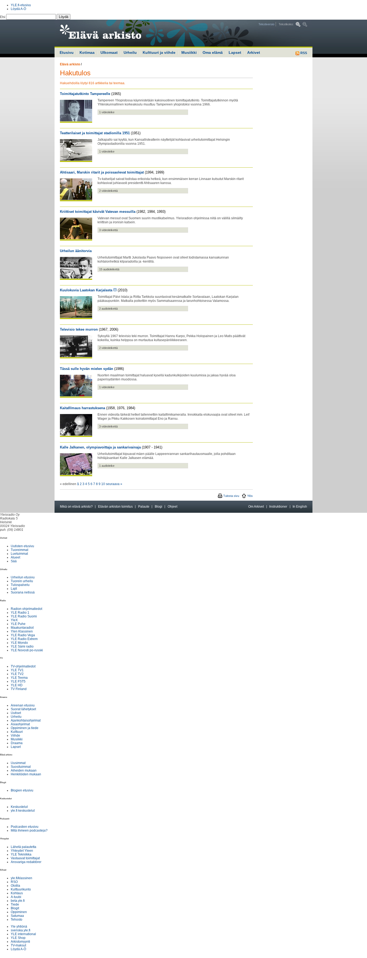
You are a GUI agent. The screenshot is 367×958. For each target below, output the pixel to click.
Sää (14, 561)
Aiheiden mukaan (24, 770)
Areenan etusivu (23, 705)
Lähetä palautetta (23, 847)
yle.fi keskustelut (23, 810)
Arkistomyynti (20, 941)
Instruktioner (278, 506)
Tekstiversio (266, 24)
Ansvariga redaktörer (26, 862)
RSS (303, 53)
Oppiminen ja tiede (24, 728)
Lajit (14, 589)
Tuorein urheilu (22, 581)
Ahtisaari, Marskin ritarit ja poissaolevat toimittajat (102, 172)
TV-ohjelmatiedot (23, 666)
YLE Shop (18, 938)
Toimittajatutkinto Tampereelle (85, 94)
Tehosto (16, 919)
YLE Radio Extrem (24, 639)
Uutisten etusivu (22, 546)
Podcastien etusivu (24, 827)
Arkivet (253, 52)
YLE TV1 (17, 670)
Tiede (15, 904)
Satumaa (17, 916)
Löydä (63, 17)
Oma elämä (213, 52)
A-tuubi (16, 897)
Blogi (158, 506)
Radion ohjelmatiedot (26, 609)
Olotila (15, 886)
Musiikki (189, 52)
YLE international (23, 934)
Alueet (15, 557)
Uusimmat (18, 763)
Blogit (15, 908)
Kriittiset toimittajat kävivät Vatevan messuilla (97, 212)
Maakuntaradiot (22, 628)
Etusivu (67, 52)
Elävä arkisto (70, 64)
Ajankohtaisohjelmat (26, 720)
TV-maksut (18, 945)
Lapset (235, 52)
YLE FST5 (18, 681)
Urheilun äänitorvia (76, 251)
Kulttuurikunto (21, 889)
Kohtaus (17, 893)
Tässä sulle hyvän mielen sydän (86, 369)
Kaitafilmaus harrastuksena (82, 408)
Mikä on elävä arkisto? (76, 506)
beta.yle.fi (18, 901)
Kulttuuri (17, 732)
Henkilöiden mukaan (26, 774)
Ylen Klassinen (22, 631)
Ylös (250, 495)
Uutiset (16, 713)
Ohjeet (172, 506)
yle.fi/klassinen (21, 878)
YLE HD (17, 685)
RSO (14, 882)
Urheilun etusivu (23, 577)
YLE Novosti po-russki (27, 650)
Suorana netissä (23, 592)
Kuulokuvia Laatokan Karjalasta (86, 290)
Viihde (15, 735)
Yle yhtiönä (19, 926)
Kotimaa (87, 52)
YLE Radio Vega (23, 635)
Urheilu (130, 52)
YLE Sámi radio (22, 646)
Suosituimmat (21, 767)
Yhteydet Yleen (22, 851)
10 (103, 484)
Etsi (3, 17)
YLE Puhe (18, 624)
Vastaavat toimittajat (25, 858)
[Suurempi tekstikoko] (298, 24)
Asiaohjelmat (20, 724)
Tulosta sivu (231, 495)
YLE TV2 (17, 674)
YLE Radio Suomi (24, 616)
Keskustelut (19, 807)
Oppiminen (19, 912)
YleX (14, 620)
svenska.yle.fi (20, 930)
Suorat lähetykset (23, 709)
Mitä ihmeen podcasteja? (29, 830)
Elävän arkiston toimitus (115, 506)
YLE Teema (19, 678)
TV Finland (19, 689)
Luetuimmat (19, 554)
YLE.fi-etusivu (21, 5)
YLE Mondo (19, 643)
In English (300, 506)
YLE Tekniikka (21, 854)
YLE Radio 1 (20, 612)
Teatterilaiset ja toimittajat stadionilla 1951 (95, 133)
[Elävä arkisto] (115, 33)
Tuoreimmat (19, 550)
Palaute (143, 506)
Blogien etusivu (22, 790)
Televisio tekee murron (79, 329)
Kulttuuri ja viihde (159, 52)
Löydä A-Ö (18, 9)
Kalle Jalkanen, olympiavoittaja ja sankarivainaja (100, 447)
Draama (17, 743)
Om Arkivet (256, 506)
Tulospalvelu (20, 585)
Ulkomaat (109, 52)
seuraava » (114, 484)
